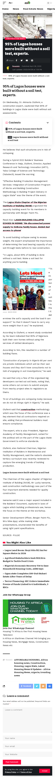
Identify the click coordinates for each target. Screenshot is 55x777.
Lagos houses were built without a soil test (28, 139)
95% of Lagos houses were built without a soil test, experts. (24, 130)
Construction (38, 663)
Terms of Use (26, 772)
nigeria (35, 672)
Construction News (15, 38)
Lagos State (31, 666)
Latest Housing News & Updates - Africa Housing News (32, 669)
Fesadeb (16, 66)
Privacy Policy (10, 772)
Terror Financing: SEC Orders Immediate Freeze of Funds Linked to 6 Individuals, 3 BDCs (26, 584)
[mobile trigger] (5, 3)
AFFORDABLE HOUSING (27, 660)
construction (27, 409)
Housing (19, 666)
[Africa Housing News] (27, 3)
